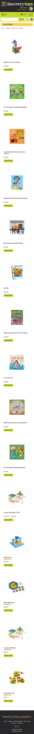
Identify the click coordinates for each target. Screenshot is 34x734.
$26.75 (6, 697)
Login (24, 14)
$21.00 (6, 292)
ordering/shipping (18, 721)
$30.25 (6, 607)
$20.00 (6, 382)
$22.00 (6, 66)
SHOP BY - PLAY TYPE (11, 28)
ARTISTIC (21, 28)
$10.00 (6, 111)
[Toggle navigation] (30, 14)
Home (2, 28)
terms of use (27, 721)
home (5, 721)
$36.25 (6, 652)
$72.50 (13, 516)
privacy (13, 723)
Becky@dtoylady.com (22, 9)
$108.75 (6, 516)
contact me (20, 723)
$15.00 (6, 247)
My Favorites (27, 18)
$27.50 (6, 562)
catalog (10, 721)
